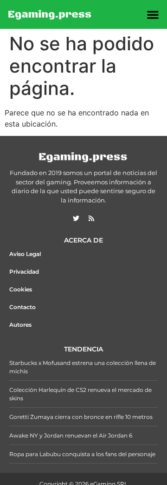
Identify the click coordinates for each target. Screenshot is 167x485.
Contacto (22, 306)
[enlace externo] (76, 218)
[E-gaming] (50, 14)
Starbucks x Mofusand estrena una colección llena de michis (82, 367)
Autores (20, 324)
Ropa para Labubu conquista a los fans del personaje (82, 454)
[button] (153, 14)
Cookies (20, 289)
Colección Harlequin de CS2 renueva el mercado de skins (80, 394)
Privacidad (24, 271)
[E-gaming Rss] (91, 218)
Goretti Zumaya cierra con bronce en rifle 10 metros (81, 416)
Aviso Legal (25, 253)
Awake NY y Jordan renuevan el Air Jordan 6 (70, 435)
